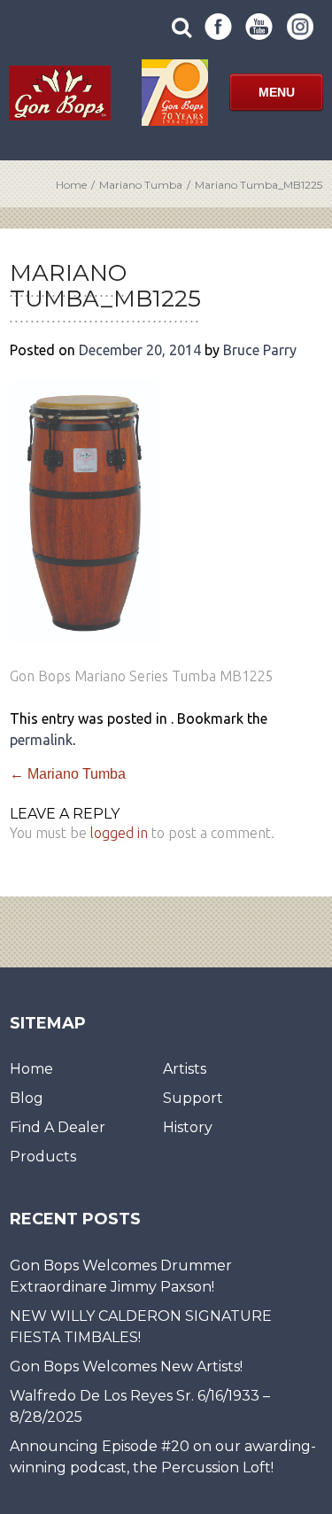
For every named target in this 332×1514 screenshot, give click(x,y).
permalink (41, 740)
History (187, 1127)
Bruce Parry (260, 350)
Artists (184, 1068)
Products (43, 1156)
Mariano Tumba (140, 184)
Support (193, 1098)
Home (71, 184)
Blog (26, 1098)
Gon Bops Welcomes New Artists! (126, 1366)
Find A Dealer (57, 1127)
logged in (119, 833)
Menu (277, 92)
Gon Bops (60, 92)
